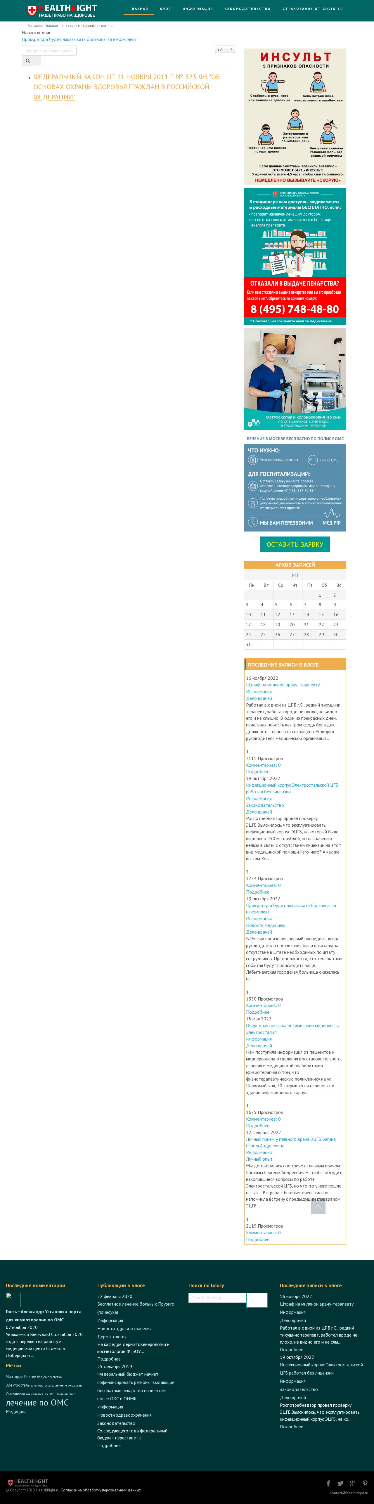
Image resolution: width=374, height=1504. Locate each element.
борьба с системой (50, 1377)
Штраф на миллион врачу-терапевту (283, 685)
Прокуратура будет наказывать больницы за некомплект (79, 39)
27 (292, 634)
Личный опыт (259, 1159)
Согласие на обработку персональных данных (101, 1490)
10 (248, 614)
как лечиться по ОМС (41, 1394)
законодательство (42, 1385)
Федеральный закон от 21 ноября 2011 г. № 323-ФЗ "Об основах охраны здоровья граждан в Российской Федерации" (127, 86)
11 (263, 614)
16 (336, 614)
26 (277, 634)
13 (292, 614)
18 (263, 624)
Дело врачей (259, 698)
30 (336, 634)
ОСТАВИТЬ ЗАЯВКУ (295, 544)
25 (263, 634)
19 (277, 624)
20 (292, 624)
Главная (51, 25)
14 (306, 614)
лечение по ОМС (37, 1402)
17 (248, 624)
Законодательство (265, 805)
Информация (259, 691)
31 (248, 644)
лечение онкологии (69, 1385)
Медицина (16, 1411)
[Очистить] (37, 60)
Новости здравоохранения (124, 1328)
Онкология (15, 1393)
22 (321, 624)
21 (306, 624)
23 (336, 624)
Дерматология (112, 1336)
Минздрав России (21, 1376)
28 (306, 634)
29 (321, 634)
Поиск (257, 1300)
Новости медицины (265, 925)
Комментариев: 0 (263, 765)
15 (321, 614)
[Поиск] (28, 61)
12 (277, 614)
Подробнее (257, 771)
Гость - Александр (25, 1311)
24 (248, 634)
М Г (295, 575)
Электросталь (18, 1385)
